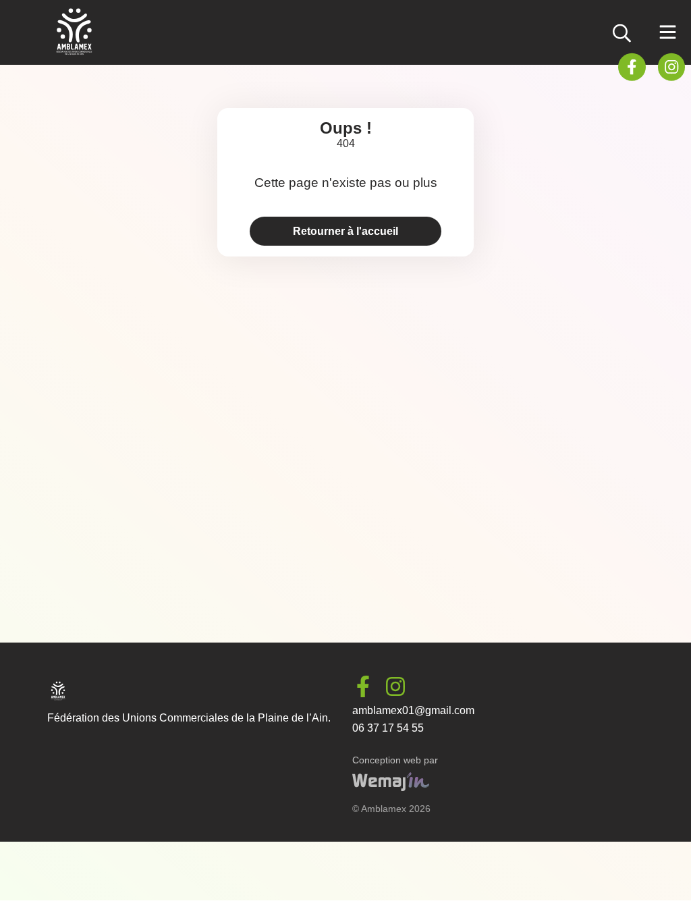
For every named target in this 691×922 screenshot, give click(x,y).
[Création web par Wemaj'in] (391, 787)
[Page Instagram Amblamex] (671, 66)
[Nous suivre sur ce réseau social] (368, 686)
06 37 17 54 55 (388, 728)
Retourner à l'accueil (345, 231)
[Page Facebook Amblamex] (631, 66)
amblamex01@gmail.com (413, 710)
